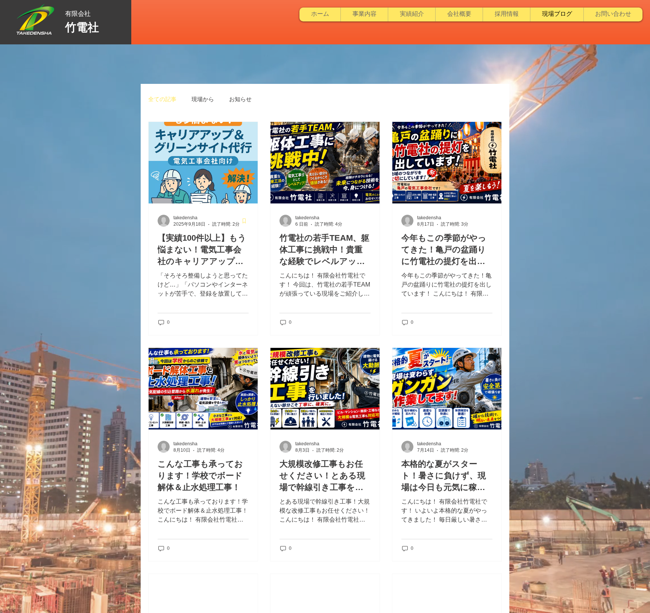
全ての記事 (162, 99)
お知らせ (240, 99)
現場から (202, 99)
